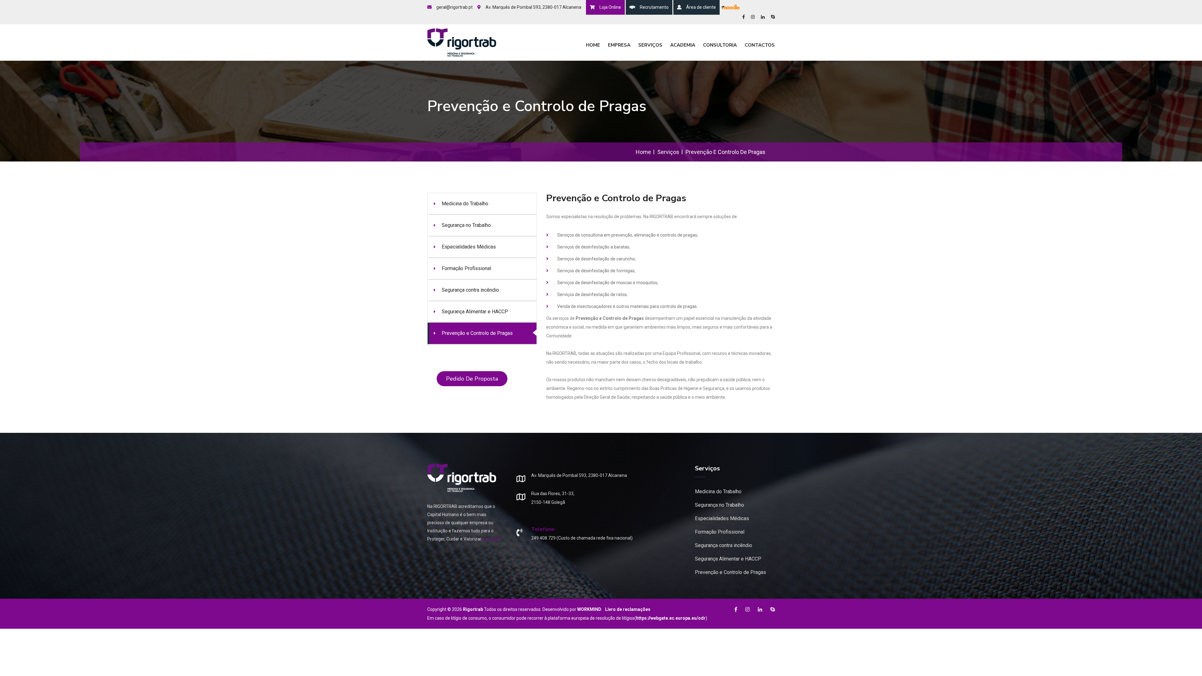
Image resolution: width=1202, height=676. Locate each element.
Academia (682, 45)
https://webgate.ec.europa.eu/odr (671, 618)
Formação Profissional (466, 268)
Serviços (650, 45)
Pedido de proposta (472, 378)
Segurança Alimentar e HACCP (475, 312)
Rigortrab (473, 609)
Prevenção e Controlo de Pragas (477, 333)
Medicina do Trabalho (465, 204)
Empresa (619, 45)
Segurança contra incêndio (470, 290)
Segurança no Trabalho (466, 225)
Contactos (760, 45)
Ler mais (491, 538)
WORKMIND (589, 609)
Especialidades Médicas (469, 247)
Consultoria (720, 45)
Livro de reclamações (627, 609)
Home (593, 45)
